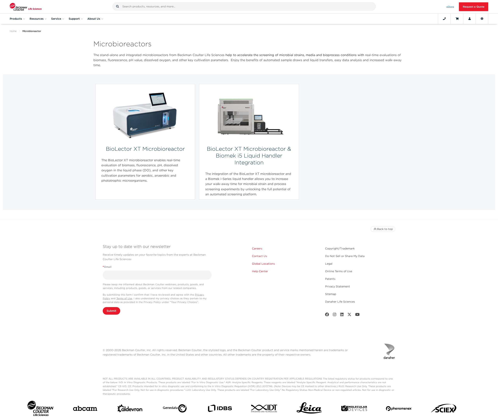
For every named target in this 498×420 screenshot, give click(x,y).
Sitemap (330, 294)
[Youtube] (357, 315)
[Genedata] (174, 409)
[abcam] (85, 409)
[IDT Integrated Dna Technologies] (264, 409)
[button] (117, 6)
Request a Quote (473, 6)
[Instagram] (334, 315)
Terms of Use (124, 298)
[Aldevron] (130, 409)
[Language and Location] (482, 19)
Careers (257, 248)
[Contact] (444, 19)
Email (107, 266)
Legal (328, 263)
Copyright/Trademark (340, 248)
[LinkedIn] (342, 315)
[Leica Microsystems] (309, 409)
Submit (111, 310)
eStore (450, 6)
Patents (330, 278)
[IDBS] (219, 409)
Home (13, 31)
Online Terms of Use (338, 271)
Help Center (260, 271)
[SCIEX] (443, 409)
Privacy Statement (337, 286)
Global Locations (263, 263)
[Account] (470, 19)
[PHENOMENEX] (398, 409)
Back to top (385, 229)
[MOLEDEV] (354, 409)
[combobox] (244, 6)
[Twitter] (349, 315)
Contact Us (259, 256)
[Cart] (457, 19)
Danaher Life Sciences (340, 301)
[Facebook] (327, 315)
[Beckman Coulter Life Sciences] (26, 6)
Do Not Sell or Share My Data (345, 256)
